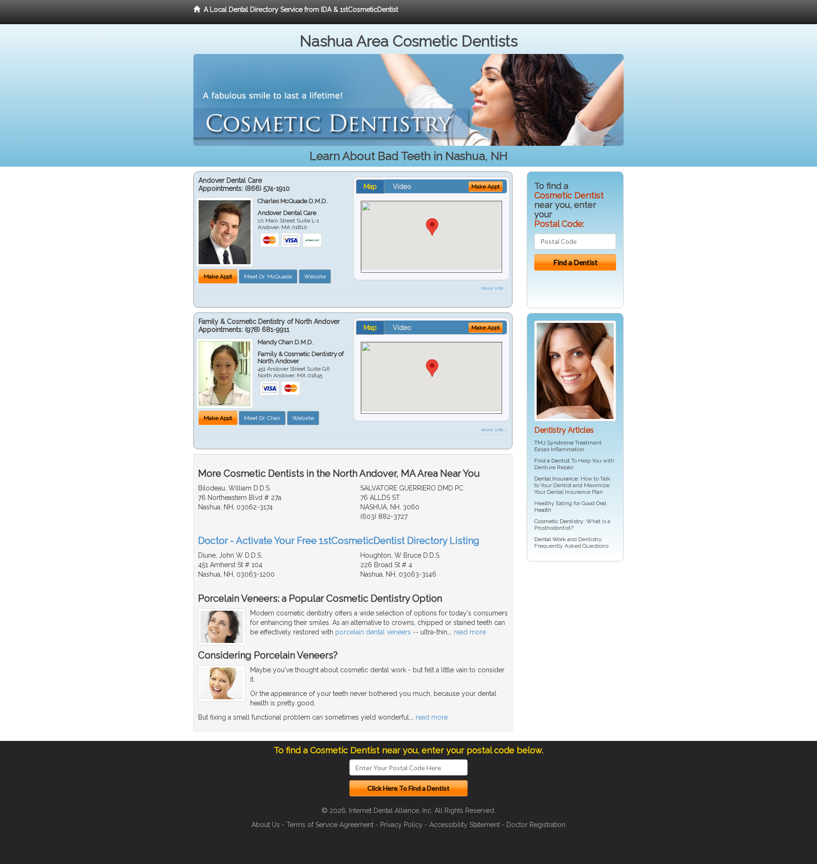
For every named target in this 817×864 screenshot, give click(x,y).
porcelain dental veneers (373, 632)
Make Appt (218, 276)
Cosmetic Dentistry (558, 521)
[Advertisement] (575, 642)
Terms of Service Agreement (330, 824)
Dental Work (550, 539)
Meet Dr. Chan (262, 418)
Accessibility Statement (464, 824)
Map (370, 186)
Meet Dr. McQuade (268, 276)
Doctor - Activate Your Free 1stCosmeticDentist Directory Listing (338, 540)
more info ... (494, 288)
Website (315, 276)
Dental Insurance (556, 478)
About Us (266, 824)
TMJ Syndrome (554, 442)
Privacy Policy (401, 824)
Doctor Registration (535, 824)
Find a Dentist (552, 460)
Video (402, 186)
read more (470, 632)
